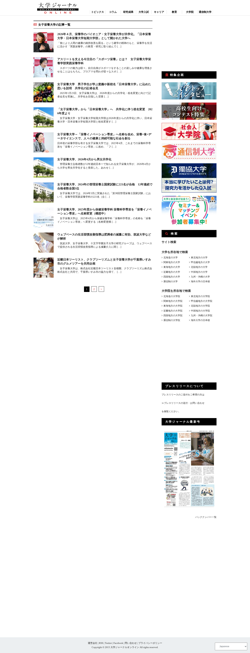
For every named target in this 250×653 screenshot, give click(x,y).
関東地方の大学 (171, 262)
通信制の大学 (170, 281)
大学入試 (144, 12)
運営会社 (92, 643)
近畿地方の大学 (171, 272)
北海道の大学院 (171, 296)
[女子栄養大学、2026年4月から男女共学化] (43, 168)
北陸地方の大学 (199, 267)
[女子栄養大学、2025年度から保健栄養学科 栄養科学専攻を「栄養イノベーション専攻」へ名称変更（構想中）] (43, 218)
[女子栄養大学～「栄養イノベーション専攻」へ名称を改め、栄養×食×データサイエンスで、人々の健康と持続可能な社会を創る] (43, 143)
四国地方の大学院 (172, 315)
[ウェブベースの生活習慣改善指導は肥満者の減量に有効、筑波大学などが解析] (43, 243)
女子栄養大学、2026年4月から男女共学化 (84, 159)
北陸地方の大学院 (200, 305)
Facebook (118, 643)
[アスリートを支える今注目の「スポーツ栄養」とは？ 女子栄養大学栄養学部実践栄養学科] (43, 68)
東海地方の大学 (171, 267)
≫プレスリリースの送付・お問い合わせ (183, 403)
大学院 (190, 12)
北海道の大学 (170, 257)
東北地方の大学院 (200, 296)
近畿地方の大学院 (172, 310)
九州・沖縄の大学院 (201, 315)
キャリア (159, 12)
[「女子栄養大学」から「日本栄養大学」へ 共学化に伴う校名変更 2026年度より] (43, 118)
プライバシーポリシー (150, 643)
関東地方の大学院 (172, 301)
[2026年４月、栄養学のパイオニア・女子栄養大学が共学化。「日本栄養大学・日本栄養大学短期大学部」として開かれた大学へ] (43, 43)
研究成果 (128, 12)
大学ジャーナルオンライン (125, 647)
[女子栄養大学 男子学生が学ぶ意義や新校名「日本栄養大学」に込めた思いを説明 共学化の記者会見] (43, 93)
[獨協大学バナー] (189, 191)
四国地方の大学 (171, 276)
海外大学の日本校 (200, 281)
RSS (101, 643)
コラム (113, 12)
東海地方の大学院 (172, 305)
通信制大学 (205, 12)
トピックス (97, 12)
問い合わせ (131, 643)
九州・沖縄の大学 (200, 276)
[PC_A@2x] (189, 224)
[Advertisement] (189, 43)
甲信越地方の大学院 (201, 301)
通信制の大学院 (171, 320)
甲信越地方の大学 (200, 262)
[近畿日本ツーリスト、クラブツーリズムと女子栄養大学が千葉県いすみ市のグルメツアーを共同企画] (43, 268)
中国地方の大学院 (200, 310)
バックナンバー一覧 (206, 517)
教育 (174, 12)
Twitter (108, 643)
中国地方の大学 (199, 272)
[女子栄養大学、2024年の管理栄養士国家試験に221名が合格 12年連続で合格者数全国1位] (43, 193)
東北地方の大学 (199, 257)
